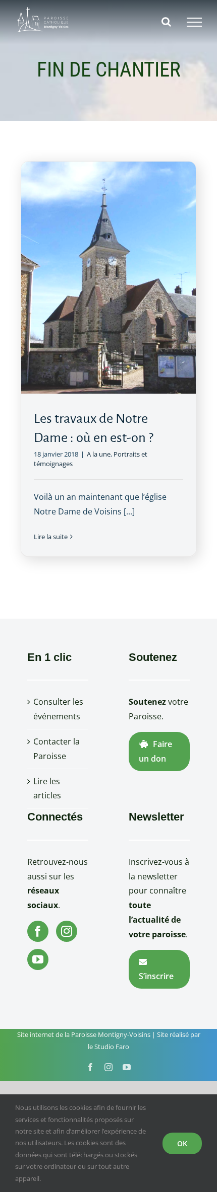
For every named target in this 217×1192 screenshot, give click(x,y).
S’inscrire (156, 976)
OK (182, 1143)
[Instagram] (66, 931)
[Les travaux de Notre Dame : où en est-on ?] (108, 278)
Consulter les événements (58, 709)
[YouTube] (37, 959)
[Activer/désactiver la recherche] (166, 22)
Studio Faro (111, 1046)
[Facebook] (37, 931)
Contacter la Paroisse (56, 749)
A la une (99, 454)
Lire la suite (51, 536)
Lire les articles (47, 788)
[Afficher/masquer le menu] (194, 22)
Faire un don (155, 751)
